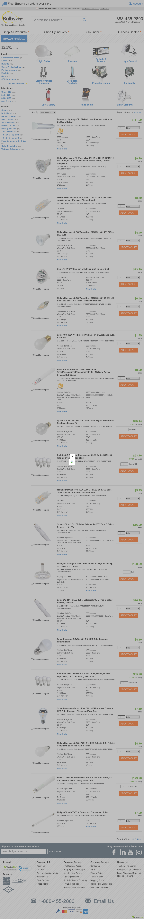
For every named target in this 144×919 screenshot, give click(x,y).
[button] (72, 456)
